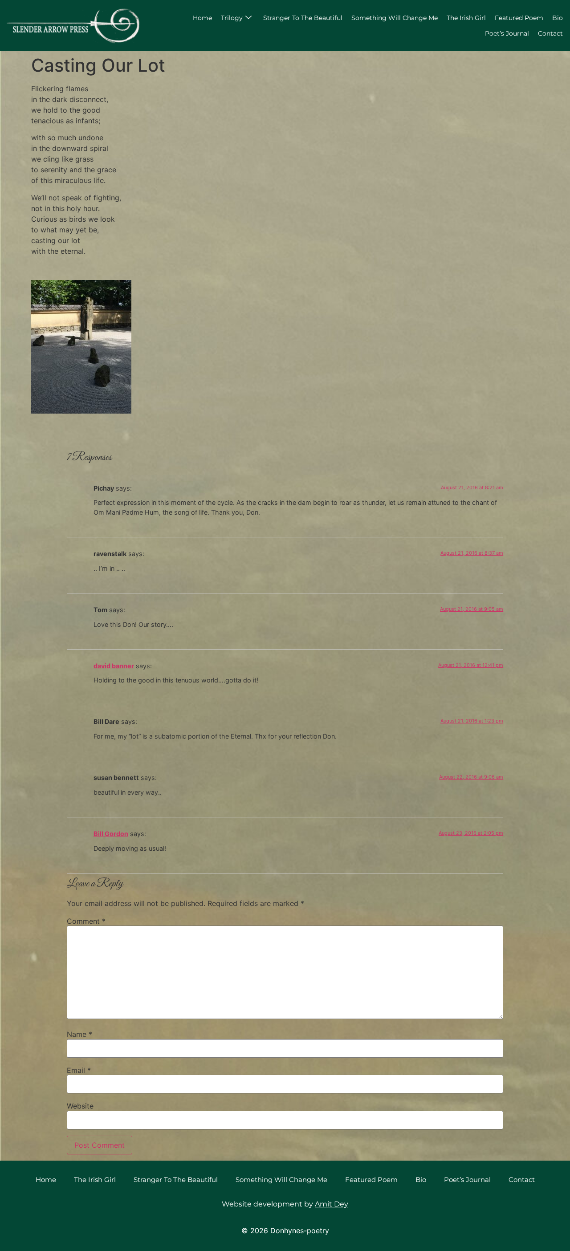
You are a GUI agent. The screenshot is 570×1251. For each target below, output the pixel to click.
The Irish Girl (466, 18)
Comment (86, 921)
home (202, 18)
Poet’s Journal (507, 33)
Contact (550, 33)
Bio (557, 18)
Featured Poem (519, 18)
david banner (114, 666)
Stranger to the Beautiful (302, 18)
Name (79, 1034)
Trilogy (232, 18)
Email (79, 1070)
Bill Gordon (111, 833)
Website (80, 1105)
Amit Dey (331, 1204)
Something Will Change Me (394, 18)
